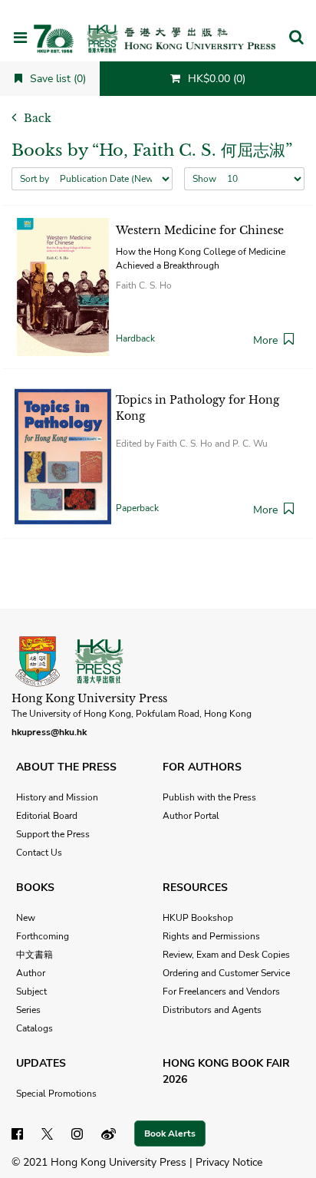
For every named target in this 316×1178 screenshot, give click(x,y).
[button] (296, 38)
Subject (31, 991)
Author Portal (191, 816)
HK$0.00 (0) (215, 78)
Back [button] (36, 118)
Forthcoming (42, 936)
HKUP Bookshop (198, 918)
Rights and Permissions (211, 936)
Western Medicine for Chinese (200, 230)
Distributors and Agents (212, 1010)
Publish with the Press (209, 797)
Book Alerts (170, 1133)
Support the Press (53, 834)
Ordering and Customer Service (226, 973)
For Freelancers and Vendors (221, 991)
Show (204, 179)
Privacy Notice (229, 1162)
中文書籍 (34, 955)
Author (30, 973)
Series (28, 1010)
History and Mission (57, 797)
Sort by (34, 179)
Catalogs (34, 1028)
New (25, 918)
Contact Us (39, 852)
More (265, 340)
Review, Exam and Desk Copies (226, 955)
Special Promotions (56, 1093)
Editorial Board (46, 816)
